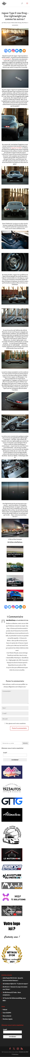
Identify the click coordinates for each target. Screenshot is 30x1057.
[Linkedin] (20, 50)
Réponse (25, 674)
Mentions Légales (7, 1019)
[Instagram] (13, 50)
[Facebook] (6, 50)
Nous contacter (7, 1016)
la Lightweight (7, 59)
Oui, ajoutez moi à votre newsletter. (16, 723)
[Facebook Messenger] (16, 50)
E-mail (5, 753)
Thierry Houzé (7, 22)
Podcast (5, 1009)
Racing (19, 22)
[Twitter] (9, 50)
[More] (24, 50)
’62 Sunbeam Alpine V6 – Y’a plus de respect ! (15, 984)
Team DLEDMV (7, 1013)
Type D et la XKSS (16, 148)
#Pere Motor (24, 22)
